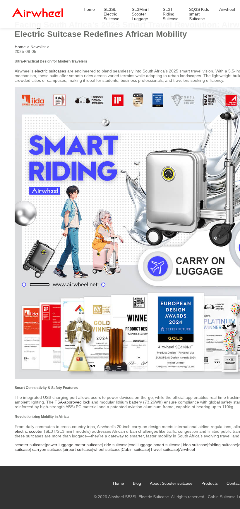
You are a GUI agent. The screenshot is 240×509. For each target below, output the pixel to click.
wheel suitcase (107, 449)
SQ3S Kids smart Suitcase (199, 14)
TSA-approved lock (72, 402)
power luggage (59, 444)
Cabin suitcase (135, 449)
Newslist (38, 46)
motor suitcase (88, 444)
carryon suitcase (47, 449)
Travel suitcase (164, 449)
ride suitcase (116, 444)
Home (89, 9)
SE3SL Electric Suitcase (111, 14)
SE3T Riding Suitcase (171, 14)
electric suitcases (50, 71)
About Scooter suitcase (171, 483)
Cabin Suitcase (222, 496)
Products (209, 483)
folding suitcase (222, 444)
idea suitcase (195, 444)
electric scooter (29, 431)
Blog (137, 483)
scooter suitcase (30, 444)
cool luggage (140, 444)
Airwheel (227, 9)
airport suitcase (78, 449)
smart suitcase (167, 444)
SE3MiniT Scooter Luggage (141, 14)
